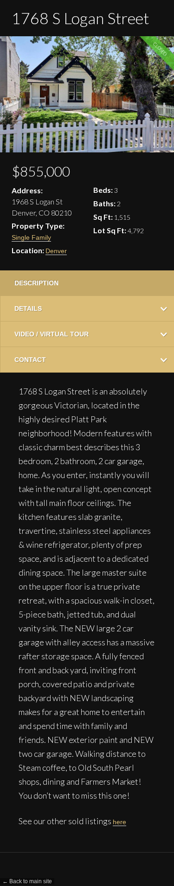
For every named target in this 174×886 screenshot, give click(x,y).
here (119, 822)
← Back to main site (27, 881)
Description (36, 283)
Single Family (31, 237)
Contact (30, 359)
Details (28, 308)
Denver (56, 251)
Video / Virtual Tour (51, 334)
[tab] (87, 283)
